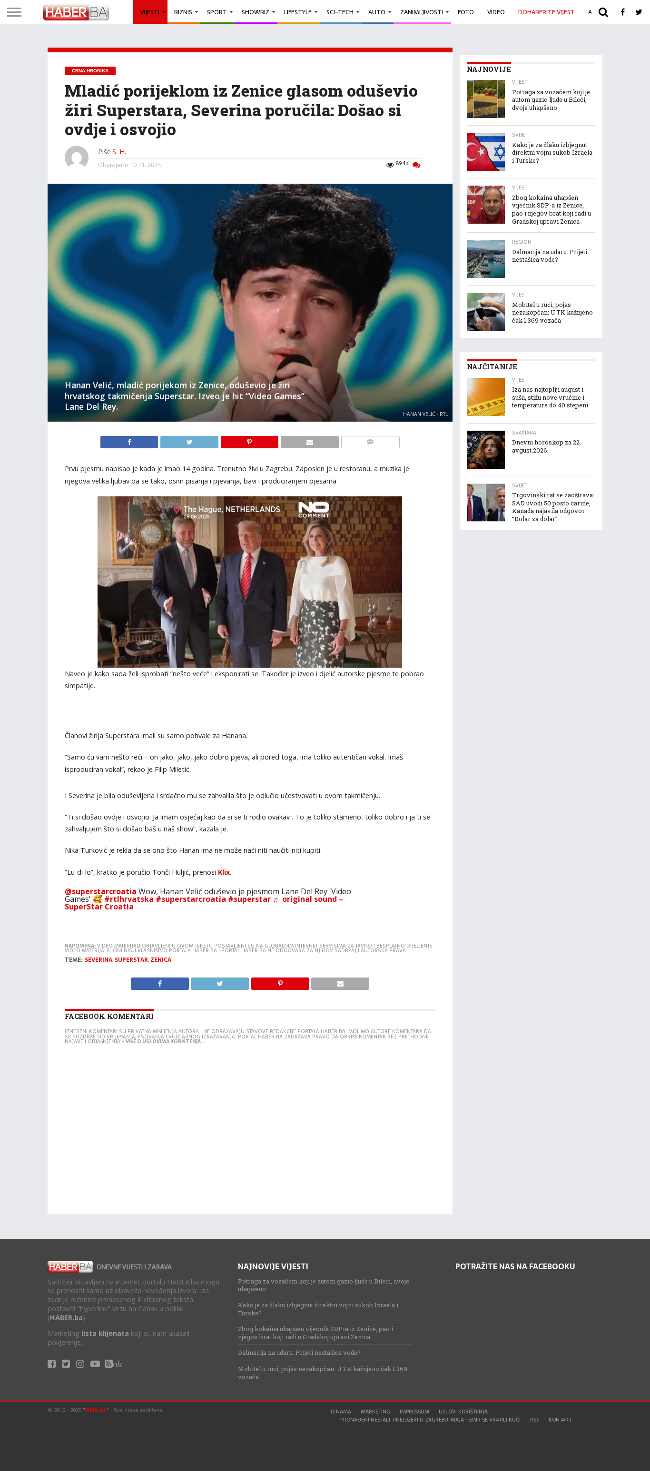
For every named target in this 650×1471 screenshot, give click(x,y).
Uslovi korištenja (463, 1411)
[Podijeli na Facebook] (130, 439)
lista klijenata (105, 1333)
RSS (534, 1419)
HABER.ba (66, 1317)
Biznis (183, 12)
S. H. (119, 151)
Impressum (414, 1411)
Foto (466, 12)
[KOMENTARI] (370, 439)
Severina (98, 960)
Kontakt (560, 1419)
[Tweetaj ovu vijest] (190, 439)
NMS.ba (96, 1409)
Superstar (131, 960)
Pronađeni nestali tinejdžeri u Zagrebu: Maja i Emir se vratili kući (430, 1419)
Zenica (160, 960)
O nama (341, 1411)
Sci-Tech (340, 12)
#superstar (249, 899)
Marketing (375, 1411)
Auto (376, 12)
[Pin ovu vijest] (250, 439)
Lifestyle (298, 12)
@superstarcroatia (101, 891)
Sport (217, 12)
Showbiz (255, 12)
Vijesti (149, 12)
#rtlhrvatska (129, 899)
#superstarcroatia (191, 899)
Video (496, 12)
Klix (224, 872)
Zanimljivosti (421, 12)
